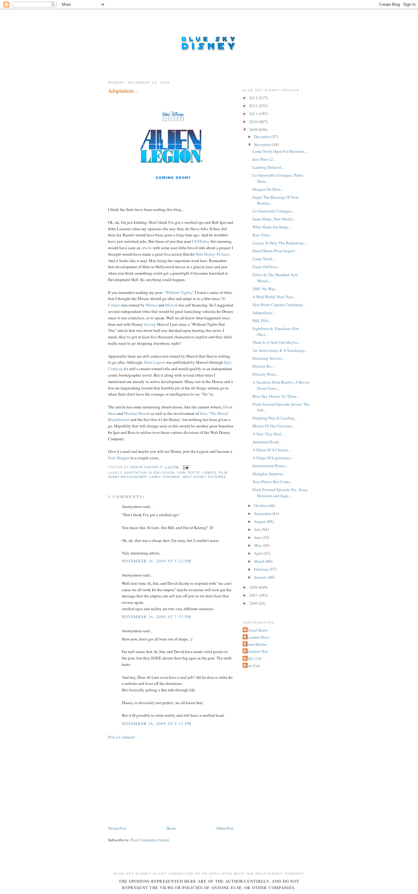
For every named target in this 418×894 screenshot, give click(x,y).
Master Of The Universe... (273, 426)
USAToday (201, 241)
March (260, 561)
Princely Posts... (265, 374)
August (260, 521)
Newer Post (117, 828)
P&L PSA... (261, 320)
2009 (254, 129)
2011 (254, 113)
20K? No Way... (265, 288)
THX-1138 (253, 658)
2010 (254, 121)
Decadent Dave (256, 637)
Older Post (224, 828)
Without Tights (178, 292)
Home (171, 828)
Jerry (204, 413)
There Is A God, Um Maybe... (276, 342)
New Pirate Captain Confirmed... (278, 304)
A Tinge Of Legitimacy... (272, 457)
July (258, 529)
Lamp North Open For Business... (279, 151)
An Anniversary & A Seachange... (280, 350)
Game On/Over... (265, 266)
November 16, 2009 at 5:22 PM (156, 561)
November (263, 144)
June (258, 537)
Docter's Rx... (263, 366)
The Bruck (219, 413)
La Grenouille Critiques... (273, 211)
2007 (254, 595)
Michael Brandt (137, 413)
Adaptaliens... (263, 312)
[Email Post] (185, 467)
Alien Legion (154, 362)
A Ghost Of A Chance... (271, 450)
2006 (254, 603)
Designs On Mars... (267, 189)
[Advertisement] (154, 782)
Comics (209, 472)
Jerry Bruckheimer (127, 477)
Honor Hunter (255, 644)
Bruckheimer (118, 419)
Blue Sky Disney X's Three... (275, 396)
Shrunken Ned (256, 651)
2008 (254, 587)
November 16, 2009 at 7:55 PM (156, 616)
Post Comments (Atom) (150, 840)
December (262, 136)
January (261, 577)
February (262, 569)
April (258, 553)
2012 (254, 105)
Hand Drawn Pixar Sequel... (274, 251)
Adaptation (135, 472)
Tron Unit (252, 665)
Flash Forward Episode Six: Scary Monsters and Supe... (280, 492)
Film (223, 472)
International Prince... (270, 465)
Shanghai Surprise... (268, 473)
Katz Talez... (262, 235)
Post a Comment (121, 737)
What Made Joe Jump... (271, 227)
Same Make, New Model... (274, 219)
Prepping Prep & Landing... (274, 418)
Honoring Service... (268, 358)
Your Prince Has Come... (272, 481)
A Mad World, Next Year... (273, 296)
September (263, 513)
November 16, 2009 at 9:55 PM (156, 723)
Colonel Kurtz (256, 630)
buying (150, 324)
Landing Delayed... (268, 167)
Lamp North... (263, 258)
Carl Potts (188, 472)
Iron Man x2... (264, 159)
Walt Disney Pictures (213, 254)
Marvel (171, 305)
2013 (254, 97)
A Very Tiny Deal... (268, 434)
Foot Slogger (118, 457)
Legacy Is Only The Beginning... (279, 243)
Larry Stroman (164, 477)
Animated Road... (266, 442)
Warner (151, 305)
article (146, 247)
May (258, 545)
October (261, 505)
